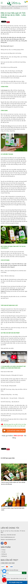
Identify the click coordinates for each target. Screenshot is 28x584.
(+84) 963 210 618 (11, 534)
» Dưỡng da (4, 554)
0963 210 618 (18, 435)
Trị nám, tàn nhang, (6, 126)
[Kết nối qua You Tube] (5, 543)
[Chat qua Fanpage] (4, 571)
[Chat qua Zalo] (4, 576)
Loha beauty (4, 90)
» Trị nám (3, 552)
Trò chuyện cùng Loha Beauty (15, 583)
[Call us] (4, 579)
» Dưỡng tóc (4, 556)
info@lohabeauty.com (9, 537)
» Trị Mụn (3, 549)
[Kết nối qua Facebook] (2, 543)
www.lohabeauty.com (10, 539)
